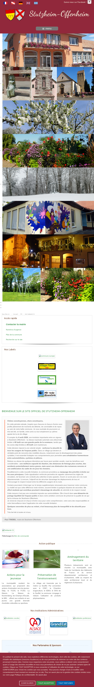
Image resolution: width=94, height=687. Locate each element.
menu (49, 28)
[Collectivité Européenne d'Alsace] (35, 626)
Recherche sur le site (14, 340)
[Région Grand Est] (58, 626)
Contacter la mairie (16, 324)
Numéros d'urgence (13, 330)
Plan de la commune (14, 335)
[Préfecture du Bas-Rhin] (82, 618)
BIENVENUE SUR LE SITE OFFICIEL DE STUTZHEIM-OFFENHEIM (38, 411)
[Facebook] (89, 2)
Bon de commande (21, 536)
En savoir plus (41, 675)
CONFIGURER (27, 683)
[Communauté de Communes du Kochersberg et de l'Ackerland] (12, 618)
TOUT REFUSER (66, 683)
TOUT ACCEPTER (46, 683)
